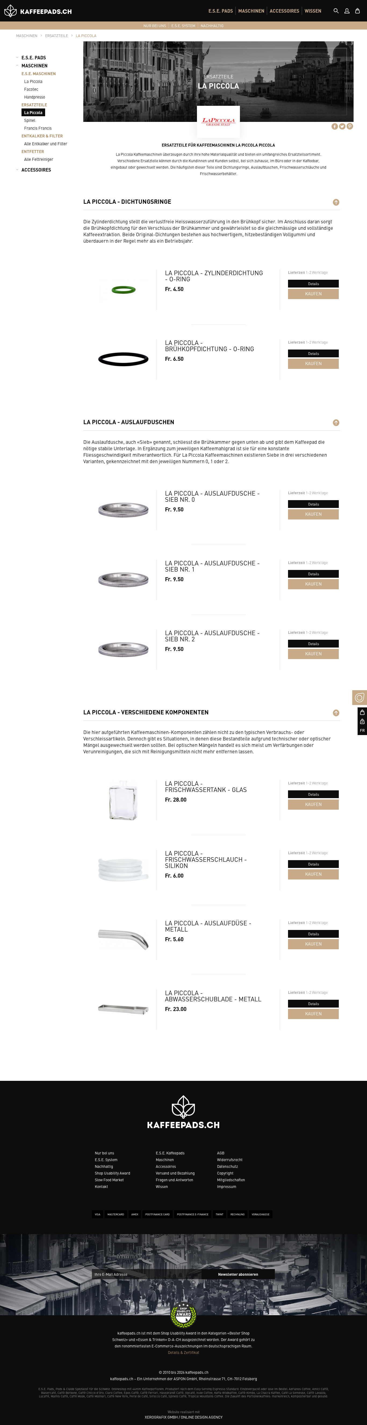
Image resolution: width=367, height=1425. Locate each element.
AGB (220, 1152)
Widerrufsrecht (230, 1159)
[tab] (336, 10)
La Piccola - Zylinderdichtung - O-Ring (214, 276)
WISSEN (313, 11)
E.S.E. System (106, 1159)
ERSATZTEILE (34, 104)
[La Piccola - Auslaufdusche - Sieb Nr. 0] (123, 510)
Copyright (225, 1173)
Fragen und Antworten (174, 1179)
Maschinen (165, 1159)
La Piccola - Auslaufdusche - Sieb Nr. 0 (212, 496)
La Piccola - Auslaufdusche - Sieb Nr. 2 (212, 636)
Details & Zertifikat (183, 1352)
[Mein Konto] (346, 10)
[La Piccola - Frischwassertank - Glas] (123, 800)
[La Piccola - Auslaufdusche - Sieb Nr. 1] (123, 580)
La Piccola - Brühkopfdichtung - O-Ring (209, 345)
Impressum (226, 1186)
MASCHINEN (251, 11)
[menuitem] (221, 10)
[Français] (359, 730)
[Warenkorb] (357, 10)
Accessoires (166, 1166)
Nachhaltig (104, 1166)
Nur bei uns (104, 1152)
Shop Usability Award (112, 1173)
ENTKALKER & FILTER (42, 136)
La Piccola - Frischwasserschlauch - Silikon (206, 859)
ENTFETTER (32, 151)
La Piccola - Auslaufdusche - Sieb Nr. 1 (212, 566)
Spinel (29, 120)
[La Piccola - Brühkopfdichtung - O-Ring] (123, 359)
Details (313, 283)
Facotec (31, 89)
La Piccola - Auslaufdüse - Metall (208, 926)
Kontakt (101, 1186)
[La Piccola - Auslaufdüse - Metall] (123, 940)
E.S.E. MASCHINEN (38, 73)
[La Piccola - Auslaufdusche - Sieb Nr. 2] (123, 650)
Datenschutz (227, 1166)
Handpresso (34, 97)
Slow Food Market (109, 1179)
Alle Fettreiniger (38, 159)
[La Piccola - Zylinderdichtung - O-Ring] (123, 290)
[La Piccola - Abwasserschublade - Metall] (123, 1010)
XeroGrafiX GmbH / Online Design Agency (183, 1417)
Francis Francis (38, 128)
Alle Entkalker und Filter (45, 143)
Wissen (162, 1186)
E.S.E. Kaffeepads (170, 1152)
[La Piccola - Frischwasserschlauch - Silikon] (123, 870)
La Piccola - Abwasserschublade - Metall (213, 996)
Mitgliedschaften (231, 1179)
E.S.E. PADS (220, 11)
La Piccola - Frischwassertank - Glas (206, 786)
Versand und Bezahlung (175, 1173)
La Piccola (33, 81)
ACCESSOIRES (284, 11)
